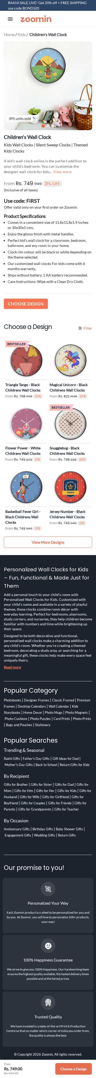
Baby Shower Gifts (69, 829)
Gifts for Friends (60, 803)
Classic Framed (63, 700)
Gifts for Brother (16, 784)
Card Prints (62, 719)
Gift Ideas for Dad (65, 758)
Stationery (42, 725)
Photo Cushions (16, 719)
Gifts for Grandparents (34, 809)
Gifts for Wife (29, 797)
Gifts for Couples (33, 803)
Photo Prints (82, 719)
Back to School (46, 765)
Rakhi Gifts (12, 758)
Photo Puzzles (40, 719)
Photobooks (12, 700)
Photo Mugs (53, 712)
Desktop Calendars (32, 706)
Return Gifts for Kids (75, 765)
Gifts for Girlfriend (55, 797)
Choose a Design (73, 1069)
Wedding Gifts (44, 835)
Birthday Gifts (43, 829)
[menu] (10, 19)
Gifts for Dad (64, 784)
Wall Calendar (59, 706)
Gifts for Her (45, 791)
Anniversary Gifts (17, 829)
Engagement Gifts (18, 835)
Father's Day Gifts (36, 758)
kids (22, 34)
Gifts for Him (23, 791)
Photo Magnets (76, 712)
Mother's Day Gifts (19, 765)
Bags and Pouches (19, 725)
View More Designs (48, 542)
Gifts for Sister (41, 784)
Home (9, 34)
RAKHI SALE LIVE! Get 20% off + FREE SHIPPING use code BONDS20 (47, 5)
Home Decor (32, 712)
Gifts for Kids (67, 791)
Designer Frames (36, 700)
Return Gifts (67, 835)
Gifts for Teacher (66, 809)
